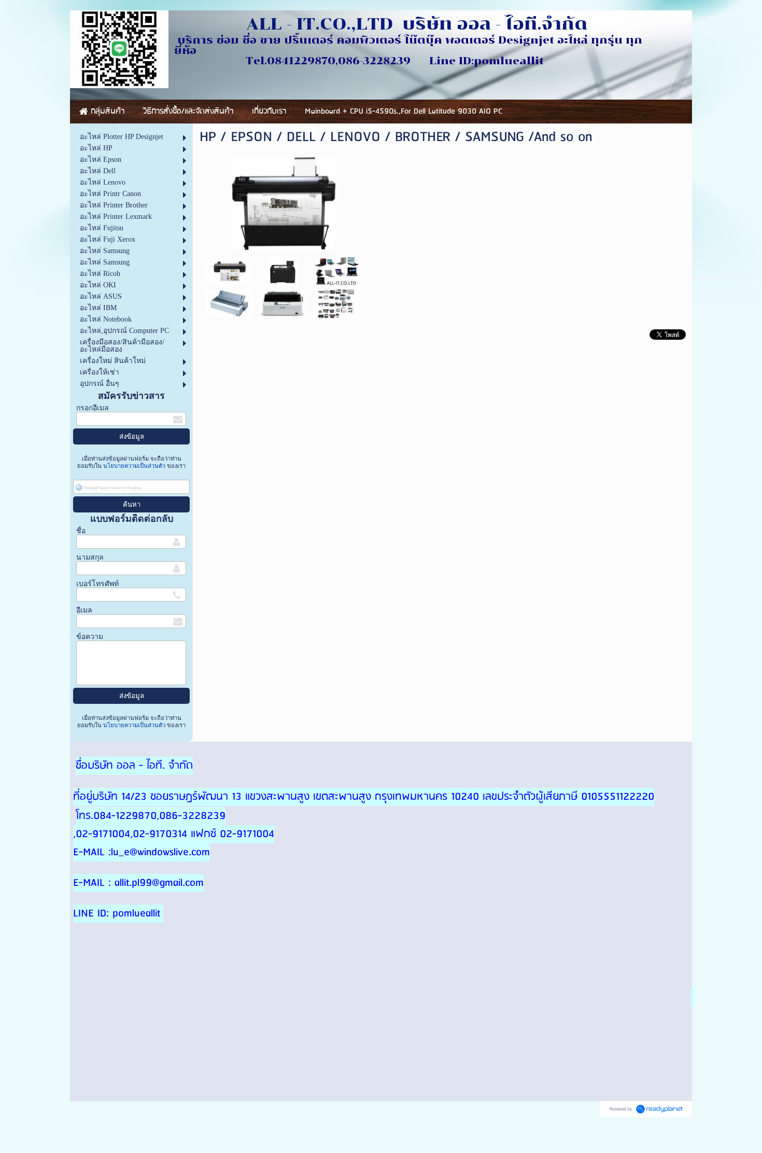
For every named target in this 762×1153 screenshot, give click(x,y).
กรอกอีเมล (92, 408)
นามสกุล (90, 557)
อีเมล (84, 610)
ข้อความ (89, 637)
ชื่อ (81, 531)
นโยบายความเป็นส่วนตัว (134, 466)
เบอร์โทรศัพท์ (97, 584)
